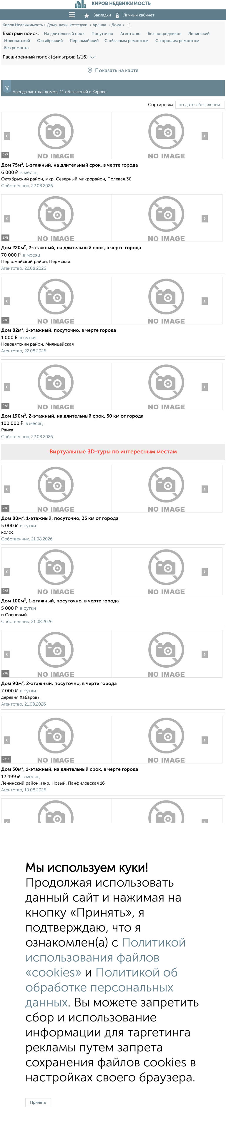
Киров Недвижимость (23, 25)
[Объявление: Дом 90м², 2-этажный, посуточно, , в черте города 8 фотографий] (56, 677)
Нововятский (17, 41)
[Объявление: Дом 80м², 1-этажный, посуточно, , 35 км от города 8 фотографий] (56, 512)
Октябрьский (50, 41)
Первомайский (84, 41)
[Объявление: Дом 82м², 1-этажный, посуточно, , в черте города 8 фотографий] (56, 324)
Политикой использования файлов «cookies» (105, 958)
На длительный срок (64, 34)
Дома (116, 25)
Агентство (130, 34)
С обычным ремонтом (126, 41)
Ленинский (199, 34)
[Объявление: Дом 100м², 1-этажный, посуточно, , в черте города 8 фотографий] (56, 594)
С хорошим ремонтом (177, 41)
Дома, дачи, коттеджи (67, 25)
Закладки (102, 15)
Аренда (100, 25)
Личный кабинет (138, 15)
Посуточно (102, 34)
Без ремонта (16, 48)
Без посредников (164, 34)
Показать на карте (116, 70)
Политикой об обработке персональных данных (101, 988)
